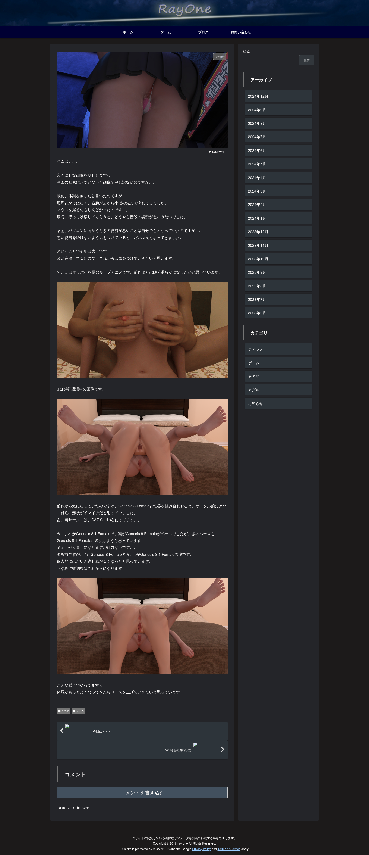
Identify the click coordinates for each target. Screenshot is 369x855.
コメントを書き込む (142, 792)
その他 (65, 710)
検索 (246, 51)
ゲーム (80, 710)
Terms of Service (229, 849)
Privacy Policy (201, 849)
